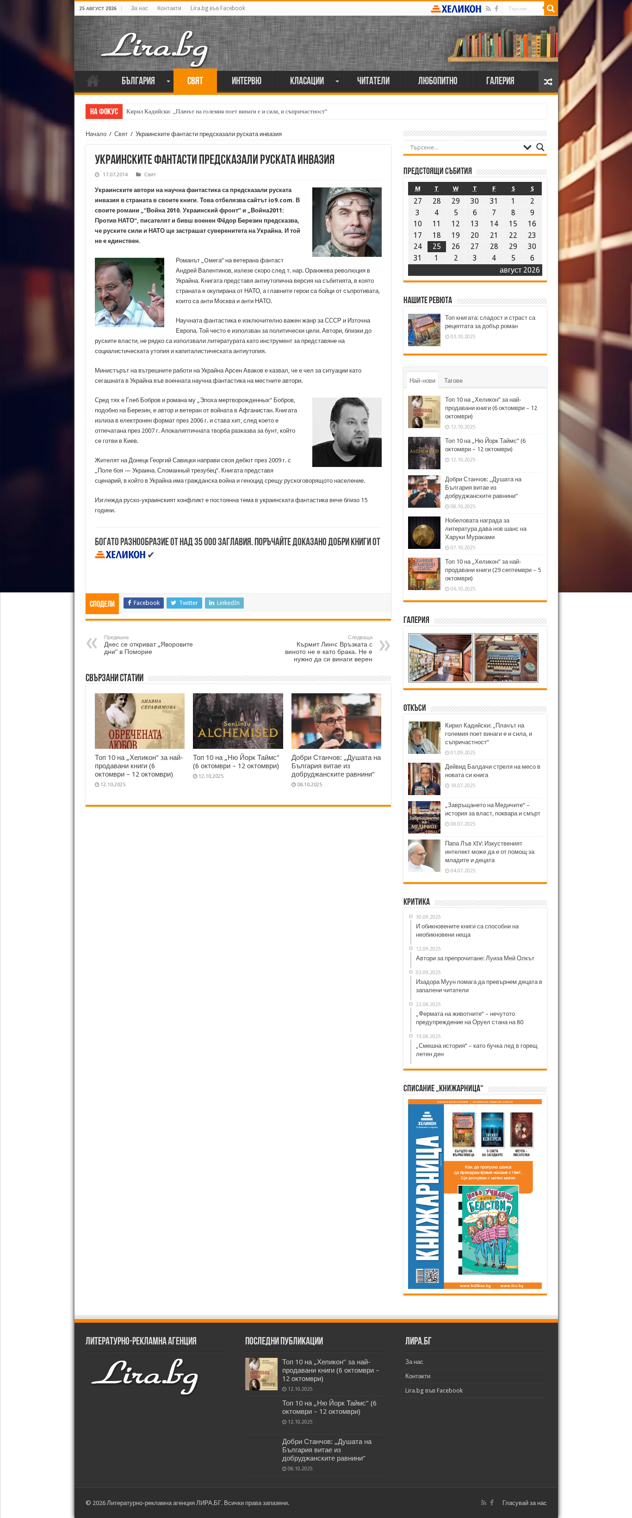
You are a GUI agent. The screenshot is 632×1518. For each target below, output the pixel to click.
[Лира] (155, 39)
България (138, 81)
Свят (195, 81)
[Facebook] (496, 8)
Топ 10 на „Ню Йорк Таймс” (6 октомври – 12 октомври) (236, 761)
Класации (307, 81)
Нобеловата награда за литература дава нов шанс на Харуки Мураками (486, 529)
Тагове (453, 380)
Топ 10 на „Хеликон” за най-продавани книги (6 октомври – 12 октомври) (139, 765)
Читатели (373, 81)
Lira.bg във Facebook (218, 8)
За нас (139, 8)
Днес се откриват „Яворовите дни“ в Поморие (148, 645)
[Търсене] (551, 8)
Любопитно (438, 81)
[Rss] (488, 8)
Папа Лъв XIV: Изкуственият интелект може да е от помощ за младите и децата (489, 852)
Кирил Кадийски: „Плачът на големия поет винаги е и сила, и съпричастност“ (227, 111)
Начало (93, 80)
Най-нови (422, 380)
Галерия (500, 81)
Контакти (169, 8)
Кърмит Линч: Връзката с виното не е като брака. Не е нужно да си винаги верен (328, 649)
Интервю (246, 81)
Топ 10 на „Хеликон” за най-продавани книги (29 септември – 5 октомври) (493, 570)
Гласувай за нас (524, 1502)
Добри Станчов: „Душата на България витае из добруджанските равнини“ (336, 765)
